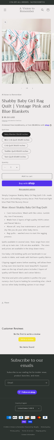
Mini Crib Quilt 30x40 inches (17, 140)
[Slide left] (21, 88)
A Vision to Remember (17, 427)
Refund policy (45, 427)
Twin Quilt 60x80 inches (15, 157)
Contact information (28, 434)
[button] (5, 10)
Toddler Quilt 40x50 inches (16, 151)
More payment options (27, 189)
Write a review (27, 339)
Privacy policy (15, 431)
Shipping (4, 120)
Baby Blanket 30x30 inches (16, 134)
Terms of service (27, 431)
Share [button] (6, 303)
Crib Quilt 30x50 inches (15, 146)
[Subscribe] (46, 383)
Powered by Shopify (32, 427)
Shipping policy (41, 431)
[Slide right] (32, 88)
